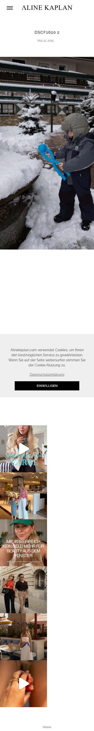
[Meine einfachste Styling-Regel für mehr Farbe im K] (23, 448)
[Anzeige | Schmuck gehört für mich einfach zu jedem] (23, 683)
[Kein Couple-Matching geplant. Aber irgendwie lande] (23, 589)
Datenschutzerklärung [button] (47, 374)
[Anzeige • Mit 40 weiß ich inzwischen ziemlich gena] (23, 542)
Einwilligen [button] (47, 386)
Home (47, 727)
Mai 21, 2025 (46, 40)
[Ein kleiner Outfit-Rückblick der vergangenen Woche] (23, 636)
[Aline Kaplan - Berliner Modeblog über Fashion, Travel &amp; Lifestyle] (47, 8)
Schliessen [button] (71, 340)
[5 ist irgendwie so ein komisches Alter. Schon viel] (23, 495)
